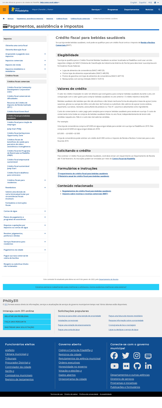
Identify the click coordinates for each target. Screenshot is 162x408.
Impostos (49, 19)
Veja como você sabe (49, 2)
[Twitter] (127, 357)
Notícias (149, 10)
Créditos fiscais (61, 19)
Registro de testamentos (19, 379)
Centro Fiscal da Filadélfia (123, 158)
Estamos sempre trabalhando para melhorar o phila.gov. (80, 287)
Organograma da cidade (73, 379)
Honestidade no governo (73, 366)
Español (142, 3)
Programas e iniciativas (123, 383)
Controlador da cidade (18, 367)
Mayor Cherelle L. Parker (42, 9)
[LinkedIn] (150, 368)
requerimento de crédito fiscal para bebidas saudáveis (84, 173)
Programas (113, 10)
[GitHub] (139, 368)
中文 (150, 3)
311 (6, 304)
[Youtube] (116, 368)
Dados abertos (67, 375)
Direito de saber (71, 394)
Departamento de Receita (108, 279)
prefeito (9, 350)
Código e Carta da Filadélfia (74, 350)
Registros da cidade (70, 354)
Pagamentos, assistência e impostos (30, 19)
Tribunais (10, 358)
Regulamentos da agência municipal (80, 358)
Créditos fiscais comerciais (80, 19)
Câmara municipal (15, 354)
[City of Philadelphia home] (20, 9)
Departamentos (131, 10)
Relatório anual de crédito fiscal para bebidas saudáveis (84, 176)
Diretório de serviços (122, 379)
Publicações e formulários (125, 387)
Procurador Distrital (16, 362)
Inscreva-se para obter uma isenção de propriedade (79, 316)
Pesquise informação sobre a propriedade (126, 320)
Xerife (8, 371)
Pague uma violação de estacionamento (74, 325)
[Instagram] (139, 357)
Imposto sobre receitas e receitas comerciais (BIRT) (85, 194)
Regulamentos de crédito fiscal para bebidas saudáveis (86, 191)
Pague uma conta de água (69, 329)
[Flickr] (128, 368)
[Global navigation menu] (4, 9)
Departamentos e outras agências (130, 374)
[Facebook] (115, 357)
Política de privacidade (88, 394)
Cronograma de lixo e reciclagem (122, 325)
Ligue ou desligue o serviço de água (123, 329)
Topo (156, 386)
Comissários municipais (18, 375)
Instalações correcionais (68, 320)
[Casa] (3, 19)
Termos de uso (56, 394)
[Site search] (159, 9)
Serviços (96, 10)
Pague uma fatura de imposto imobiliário (126, 316)
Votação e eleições (69, 370)
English (133, 3)
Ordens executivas (69, 362)
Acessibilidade (106, 394)
